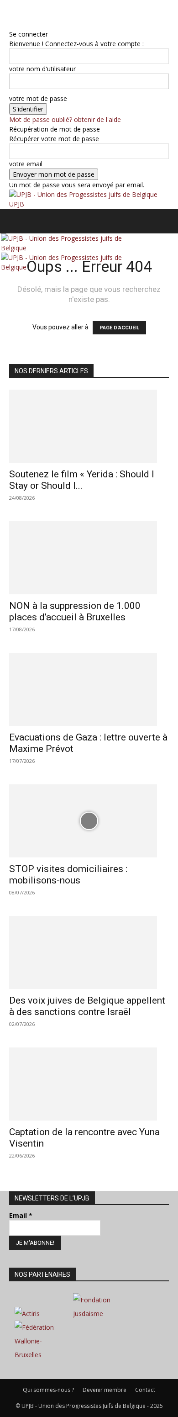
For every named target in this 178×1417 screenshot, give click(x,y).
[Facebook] (12, 14)
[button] (15, 221)
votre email (25, 163)
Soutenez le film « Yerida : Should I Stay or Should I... (81, 480)
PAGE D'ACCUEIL (119, 328)
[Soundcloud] (26, 14)
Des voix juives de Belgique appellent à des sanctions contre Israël (87, 1006)
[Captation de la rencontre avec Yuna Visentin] (89, 1084)
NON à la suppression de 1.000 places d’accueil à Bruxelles (75, 611)
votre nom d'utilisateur (42, 68)
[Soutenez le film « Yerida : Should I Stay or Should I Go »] (89, 426)
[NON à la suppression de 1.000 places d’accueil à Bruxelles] (89, 557)
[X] (33, 14)
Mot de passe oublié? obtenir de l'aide (65, 119)
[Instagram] (19, 14)
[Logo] (75, 247)
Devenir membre (104, 1390)
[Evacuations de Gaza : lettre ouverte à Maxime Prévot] (89, 689)
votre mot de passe (38, 98)
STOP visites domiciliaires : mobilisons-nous (68, 874)
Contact (145, 1390)
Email (20, 1215)
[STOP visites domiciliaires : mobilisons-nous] (89, 820)
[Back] (11, 24)
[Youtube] (39, 14)
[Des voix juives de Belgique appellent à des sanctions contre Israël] (89, 952)
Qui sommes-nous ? (48, 1390)
